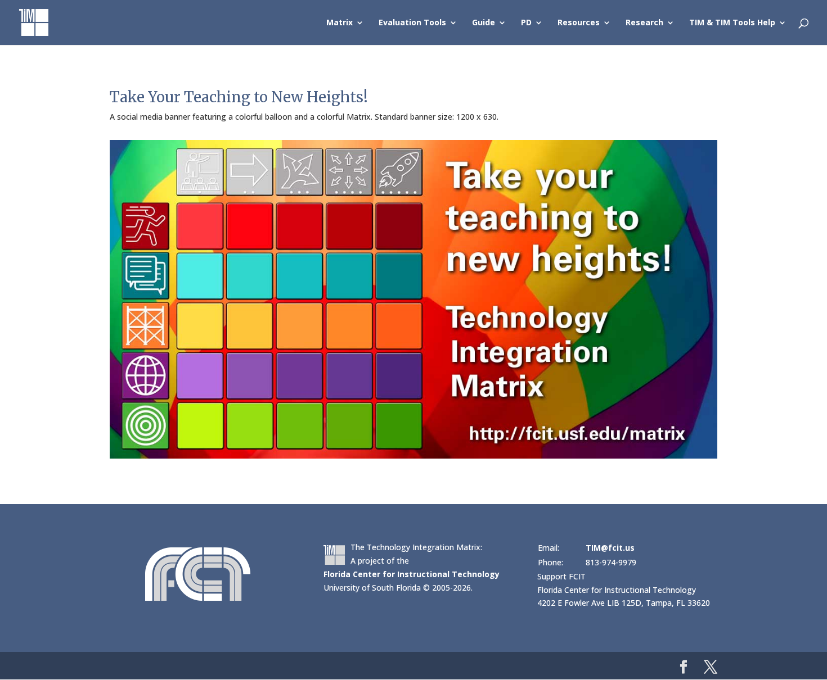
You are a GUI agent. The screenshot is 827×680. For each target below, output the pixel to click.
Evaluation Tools (412, 23)
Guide (483, 23)
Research (644, 23)
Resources (579, 23)
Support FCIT (561, 576)
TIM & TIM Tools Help (732, 23)
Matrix (339, 23)
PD (526, 23)
